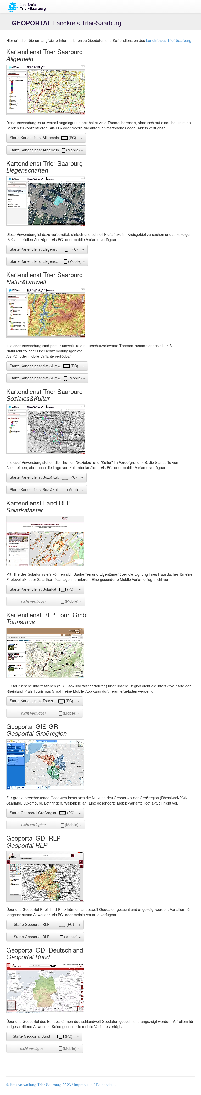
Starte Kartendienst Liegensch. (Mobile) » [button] (47, 261)
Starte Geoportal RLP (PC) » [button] (45, 924)
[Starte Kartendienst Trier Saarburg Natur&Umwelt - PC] (100, 313)
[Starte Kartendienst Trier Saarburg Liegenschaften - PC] (100, 201)
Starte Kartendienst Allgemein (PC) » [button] (46, 137)
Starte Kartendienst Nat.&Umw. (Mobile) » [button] (47, 377)
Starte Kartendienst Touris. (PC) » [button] (45, 700)
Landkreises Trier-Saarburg (168, 40)
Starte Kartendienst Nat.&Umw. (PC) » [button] (47, 365)
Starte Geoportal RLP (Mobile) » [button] (45, 936)
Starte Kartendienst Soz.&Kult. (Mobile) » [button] (47, 489)
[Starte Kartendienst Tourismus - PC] (100, 653)
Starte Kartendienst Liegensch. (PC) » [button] (47, 249)
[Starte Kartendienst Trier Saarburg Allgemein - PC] (100, 90)
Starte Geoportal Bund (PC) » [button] (44, 1036)
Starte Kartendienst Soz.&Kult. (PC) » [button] (46, 477)
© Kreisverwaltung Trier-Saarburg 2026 (38, 1084)
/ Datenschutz (105, 1084)
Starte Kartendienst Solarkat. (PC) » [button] (45, 589)
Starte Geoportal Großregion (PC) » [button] (45, 812)
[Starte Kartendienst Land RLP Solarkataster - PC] (100, 541)
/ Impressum (82, 1084)
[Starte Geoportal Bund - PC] (100, 988)
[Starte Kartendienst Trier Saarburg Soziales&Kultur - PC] (100, 429)
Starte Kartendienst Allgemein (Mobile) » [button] (46, 149)
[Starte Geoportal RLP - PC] (100, 876)
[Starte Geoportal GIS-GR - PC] (100, 764)
